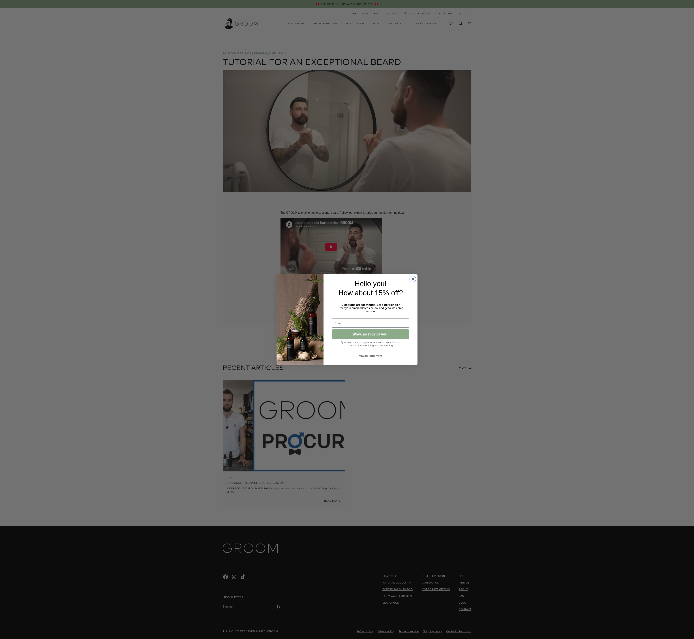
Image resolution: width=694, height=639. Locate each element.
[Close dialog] (413, 279)
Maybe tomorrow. (370, 355)
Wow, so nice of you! (370, 334)
